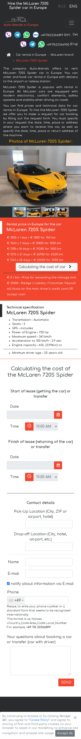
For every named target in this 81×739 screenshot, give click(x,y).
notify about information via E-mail (41, 584)
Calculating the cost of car (43, 267)
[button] (77, 176)
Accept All (65, 733)
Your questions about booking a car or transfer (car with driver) (39, 639)
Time (14, 426)
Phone (13, 592)
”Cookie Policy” (39, 720)
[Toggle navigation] (71, 23)
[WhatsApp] (26, 34)
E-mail (13, 574)
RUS (62, 6)
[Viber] (8, 34)
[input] (30, 415)
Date (14, 407)
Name (13, 562)
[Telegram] (17, 34)
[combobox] (16, 600)
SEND (66, 682)
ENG (73, 6)
